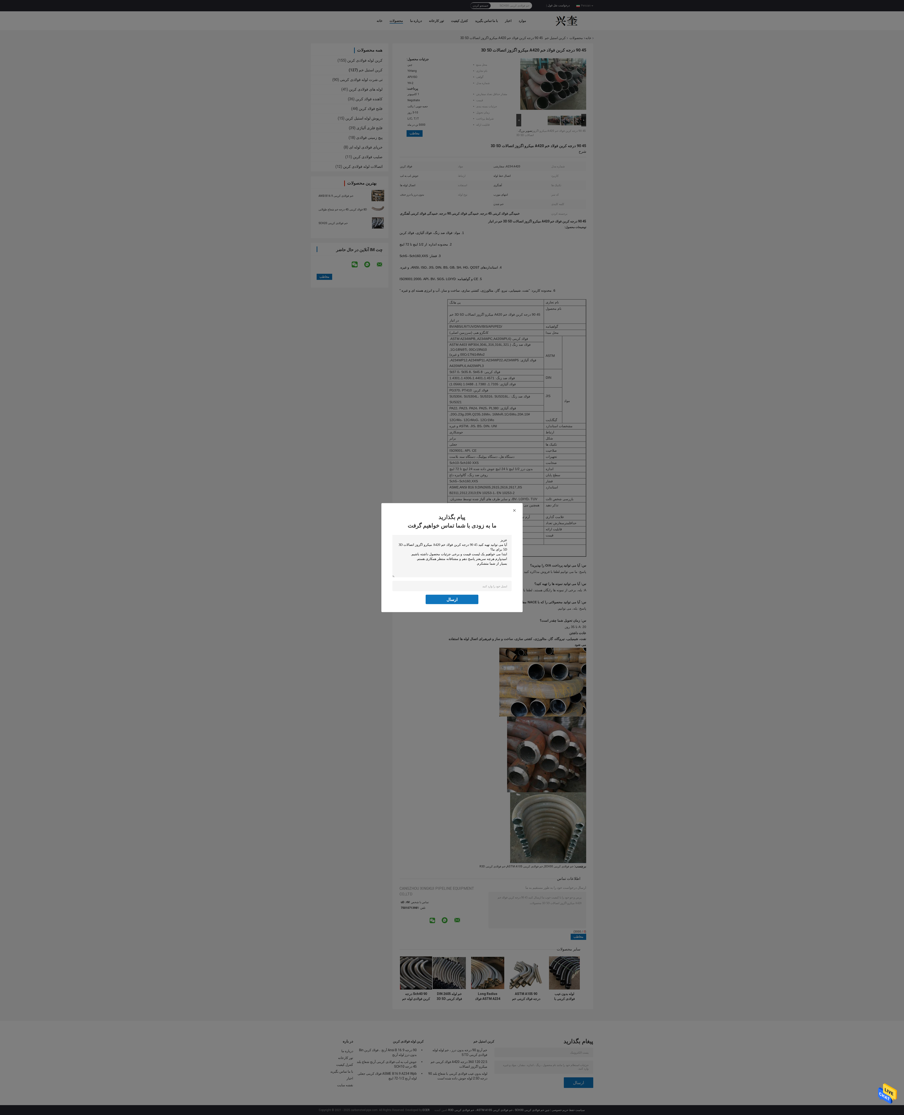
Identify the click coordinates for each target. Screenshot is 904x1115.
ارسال (452, 599)
